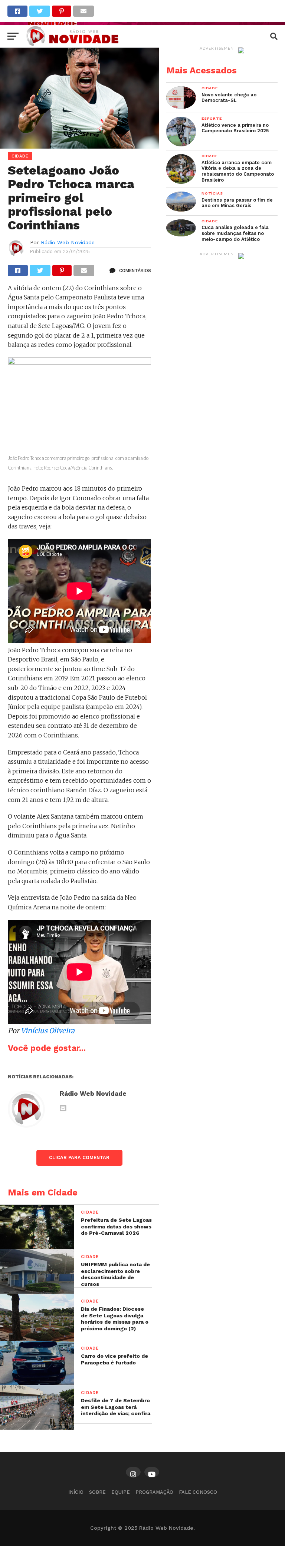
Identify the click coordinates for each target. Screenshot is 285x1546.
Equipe (120, 1492)
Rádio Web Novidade (68, 242)
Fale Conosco (198, 1492)
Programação (154, 1492)
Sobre (97, 1492)
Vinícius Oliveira (48, 1030)
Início (75, 1492)
